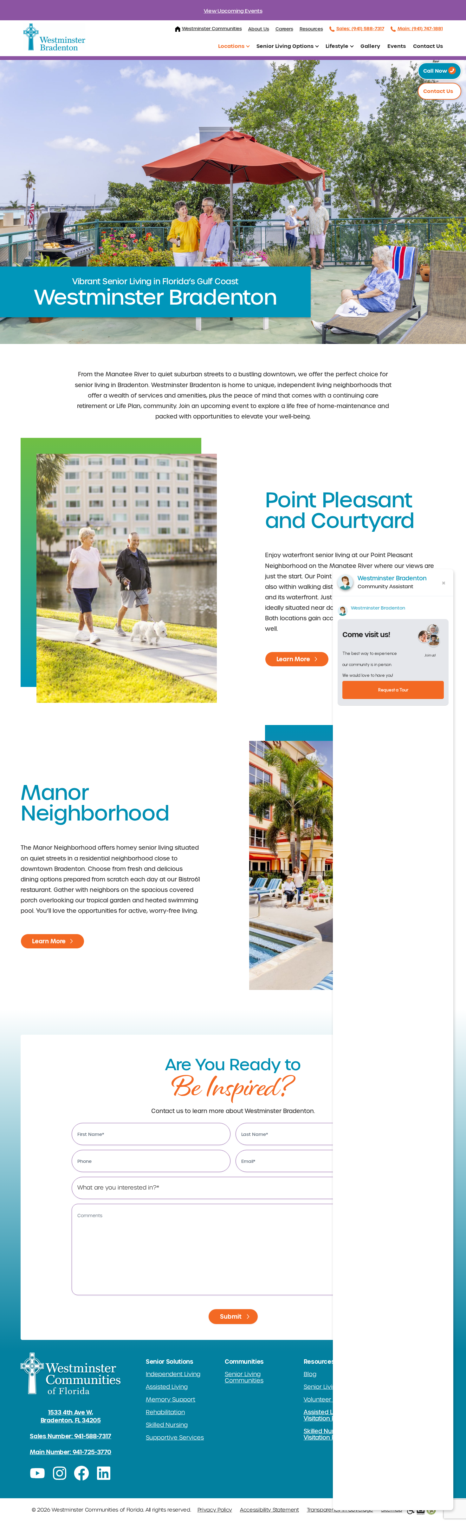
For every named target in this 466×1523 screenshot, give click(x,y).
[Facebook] (82, 1473)
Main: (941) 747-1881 (420, 28)
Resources (311, 29)
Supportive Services (175, 1437)
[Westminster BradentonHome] (54, 36)
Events (396, 46)
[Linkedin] (103, 1473)
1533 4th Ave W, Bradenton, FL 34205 (71, 1416)
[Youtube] (37, 1473)
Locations (231, 46)
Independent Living (173, 1374)
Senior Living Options (285, 46)
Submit (231, 1317)
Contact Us (428, 46)
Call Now (435, 70)
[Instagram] (59, 1473)
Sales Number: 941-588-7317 (70, 1436)
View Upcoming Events (233, 11)
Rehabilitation (165, 1412)
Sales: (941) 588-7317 (360, 28)
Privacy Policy (214, 1510)
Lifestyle (337, 46)
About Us (258, 29)
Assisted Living (167, 1387)
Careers (284, 29)
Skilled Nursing (167, 1425)
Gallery (370, 46)
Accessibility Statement (269, 1510)
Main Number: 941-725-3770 (70, 1452)
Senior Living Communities (244, 1377)
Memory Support (170, 1399)
